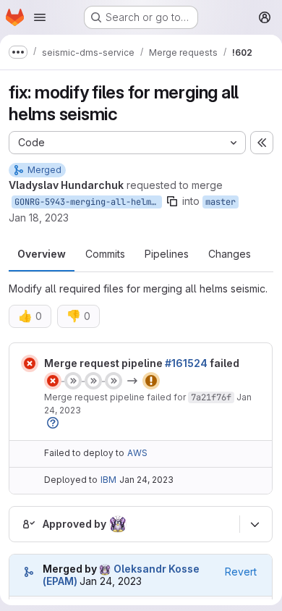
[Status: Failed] (29, 363)
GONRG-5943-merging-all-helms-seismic (88, 202)
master (220, 202)
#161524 (186, 363)
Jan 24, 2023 (146, 479)
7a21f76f (211, 397)
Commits (105, 254)
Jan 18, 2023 (39, 217)
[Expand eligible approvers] (254, 524)
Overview (41, 254)
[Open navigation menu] (39, 17)
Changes (229, 254)
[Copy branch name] (172, 201)
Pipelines (167, 254)
